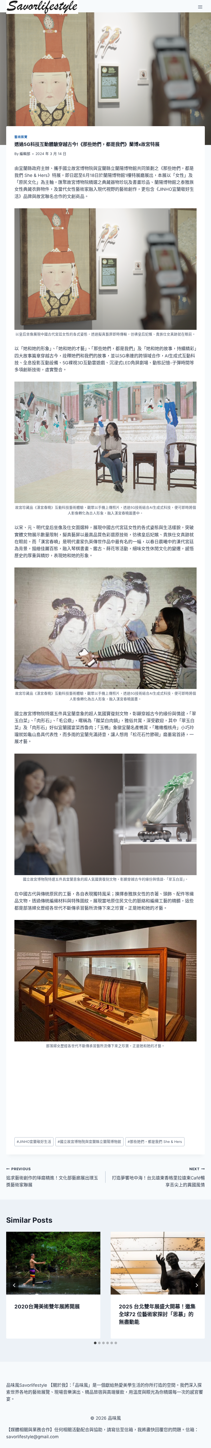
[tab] (95, 1343)
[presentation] (53, 1263)
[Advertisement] (105, 1093)
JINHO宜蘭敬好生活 (34, 1142)
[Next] (196, 1285)
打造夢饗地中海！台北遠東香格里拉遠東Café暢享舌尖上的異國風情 (158, 1177)
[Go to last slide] (14, 1285)
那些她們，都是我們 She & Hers (155, 1142)
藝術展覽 (20, 137)
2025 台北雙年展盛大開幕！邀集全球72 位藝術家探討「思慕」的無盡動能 (157, 1314)
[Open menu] (200, 7)
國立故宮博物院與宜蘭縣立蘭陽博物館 (89, 1142)
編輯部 (25, 154)
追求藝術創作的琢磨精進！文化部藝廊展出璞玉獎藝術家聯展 (52, 1177)
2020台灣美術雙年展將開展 (47, 1307)
